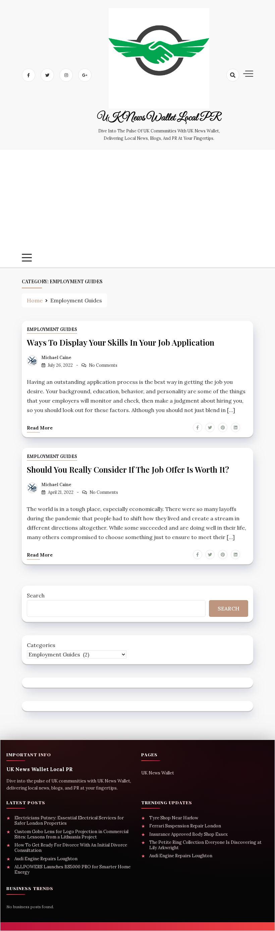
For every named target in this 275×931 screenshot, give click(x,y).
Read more (40, 428)
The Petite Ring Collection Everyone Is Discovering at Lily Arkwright (205, 845)
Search (36, 595)
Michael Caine (56, 357)
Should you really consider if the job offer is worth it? (128, 469)
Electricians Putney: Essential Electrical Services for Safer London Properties (69, 820)
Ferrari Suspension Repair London (185, 826)
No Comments (103, 365)
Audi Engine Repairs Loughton (45, 859)
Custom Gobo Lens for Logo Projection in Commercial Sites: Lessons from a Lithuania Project (71, 834)
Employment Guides (52, 329)
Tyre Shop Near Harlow (173, 818)
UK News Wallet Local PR (159, 118)
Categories (41, 645)
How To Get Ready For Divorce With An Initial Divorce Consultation (70, 847)
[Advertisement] (137, 203)
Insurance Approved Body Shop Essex (188, 834)
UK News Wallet (157, 773)
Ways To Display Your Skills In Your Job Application (120, 342)
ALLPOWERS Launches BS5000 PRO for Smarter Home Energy (72, 869)
